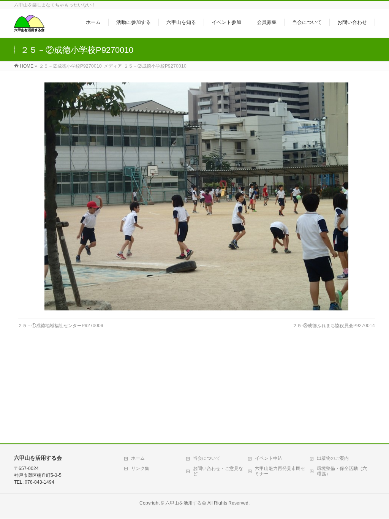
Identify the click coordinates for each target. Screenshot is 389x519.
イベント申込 (268, 458)
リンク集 (140, 468)
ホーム (138, 458)
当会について (206, 458)
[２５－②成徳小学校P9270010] (196, 196)
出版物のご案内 (333, 458)
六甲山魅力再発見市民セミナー (280, 471)
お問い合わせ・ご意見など (218, 471)
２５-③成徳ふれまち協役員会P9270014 (334, 325)
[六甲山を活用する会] (29, 28)
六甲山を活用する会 (185, 503)
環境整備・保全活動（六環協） (342, 471)
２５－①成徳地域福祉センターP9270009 (60, 325)
